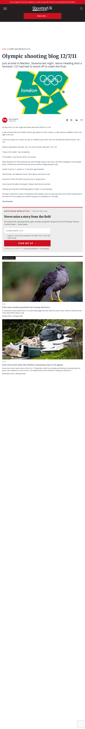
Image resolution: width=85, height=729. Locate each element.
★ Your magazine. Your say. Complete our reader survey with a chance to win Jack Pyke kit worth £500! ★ (42, 2)
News (4, 304)
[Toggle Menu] (5, 9)
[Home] (42, 8)
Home (4, 49)
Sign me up (27, 243)
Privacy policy (44, 248)
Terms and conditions (30, 248)
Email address (27, 230)
